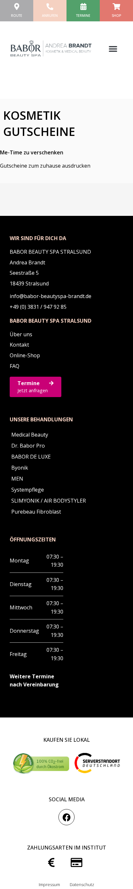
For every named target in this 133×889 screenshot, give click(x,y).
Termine (83, 15)
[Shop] (116, 6)
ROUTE (16, 15)
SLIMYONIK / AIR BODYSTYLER (48, 500)
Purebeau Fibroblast (36, 511)
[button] (113, 48)
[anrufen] (49, 6)
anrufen (50, 15)
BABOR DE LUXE (31, 456)
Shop (116, 15)
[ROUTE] (16, 6)
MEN (17, 478)
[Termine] (83, 6)
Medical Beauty (29, 434)
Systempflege (27, 489)
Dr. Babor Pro (28, 445)
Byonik (19, 467)
